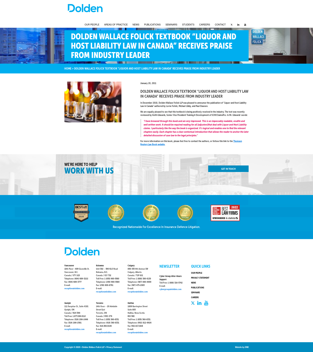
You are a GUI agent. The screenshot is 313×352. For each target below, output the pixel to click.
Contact (220, 24)
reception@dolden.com (74, 288)
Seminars (171, 24)
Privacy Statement (200, 277)
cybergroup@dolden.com (170, 289)
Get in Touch (228, 168)
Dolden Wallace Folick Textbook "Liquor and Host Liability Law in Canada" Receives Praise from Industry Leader (147, 68)
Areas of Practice (116, 24)
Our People (92, 24)
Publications (152, 24)
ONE (247, 347)
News (136, 24)
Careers (204, 24)
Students (188, 24)
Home (67, 68)
